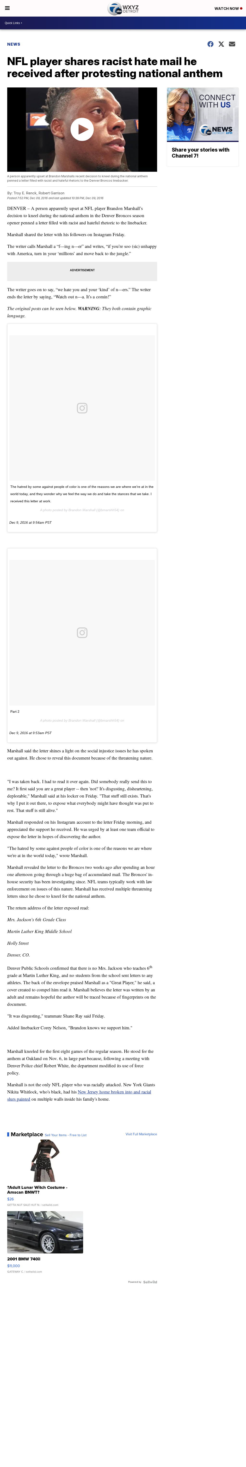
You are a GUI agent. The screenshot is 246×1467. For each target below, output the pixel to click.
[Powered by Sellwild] (150, 1282)
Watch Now (227, 8)
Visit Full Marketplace (141, 1134)
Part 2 (14, 711)
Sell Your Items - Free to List (65, 1135)
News (13, 44)
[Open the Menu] (7, 8)
